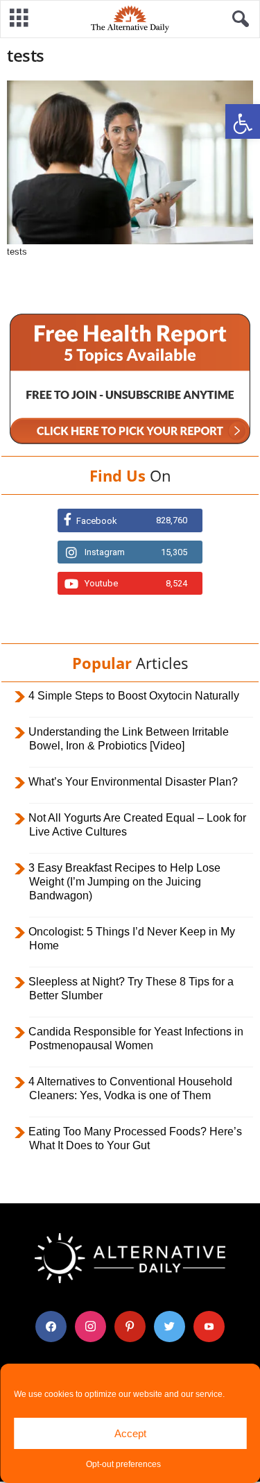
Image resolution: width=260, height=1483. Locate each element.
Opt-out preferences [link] (123, 1464)
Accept (130, 1433)
